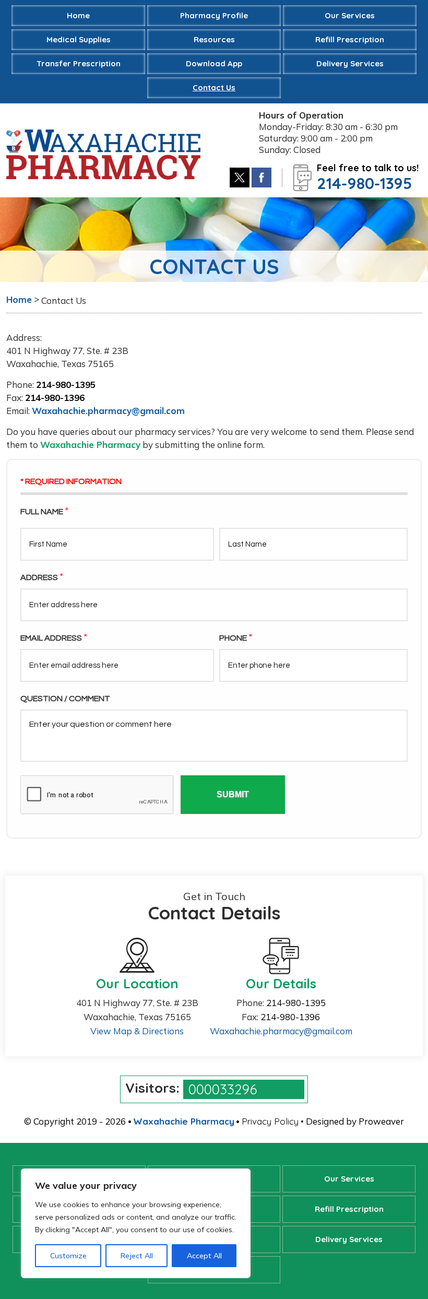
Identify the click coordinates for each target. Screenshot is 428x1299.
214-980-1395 (364, 183)
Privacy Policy (270, 1121)
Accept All (204, 1255)
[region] (136, 1223)
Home (78, 15)
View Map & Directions (137, 1030)
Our (350, 15)
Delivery (350, 63)
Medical (78, 39)
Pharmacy (214, 15)
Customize (68, 1255)
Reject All (137, 1255)
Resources (214, 39)
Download (214, 63)
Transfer (79, 63)
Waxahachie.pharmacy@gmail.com (108, 410)
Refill (349, 39)
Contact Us (214, 87)
